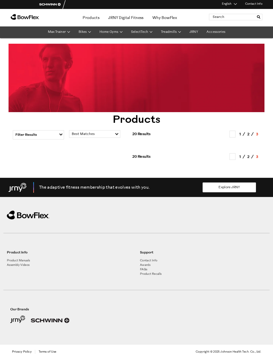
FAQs (143, 269)
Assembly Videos (18, 265)
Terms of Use (47, 351)
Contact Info (253, 4)
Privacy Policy (22, 351)
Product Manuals (18, 260)
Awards (145, 265)
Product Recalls (150, 274)
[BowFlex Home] (36, 17)
